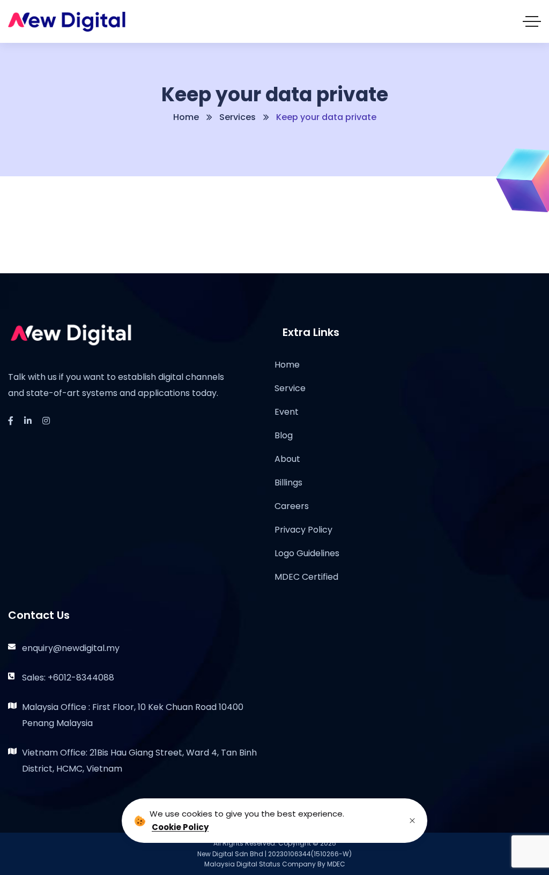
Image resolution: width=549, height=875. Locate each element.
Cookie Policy (180, 827)
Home (186, 117)
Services (237, 117)
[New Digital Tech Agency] (66, 22)
